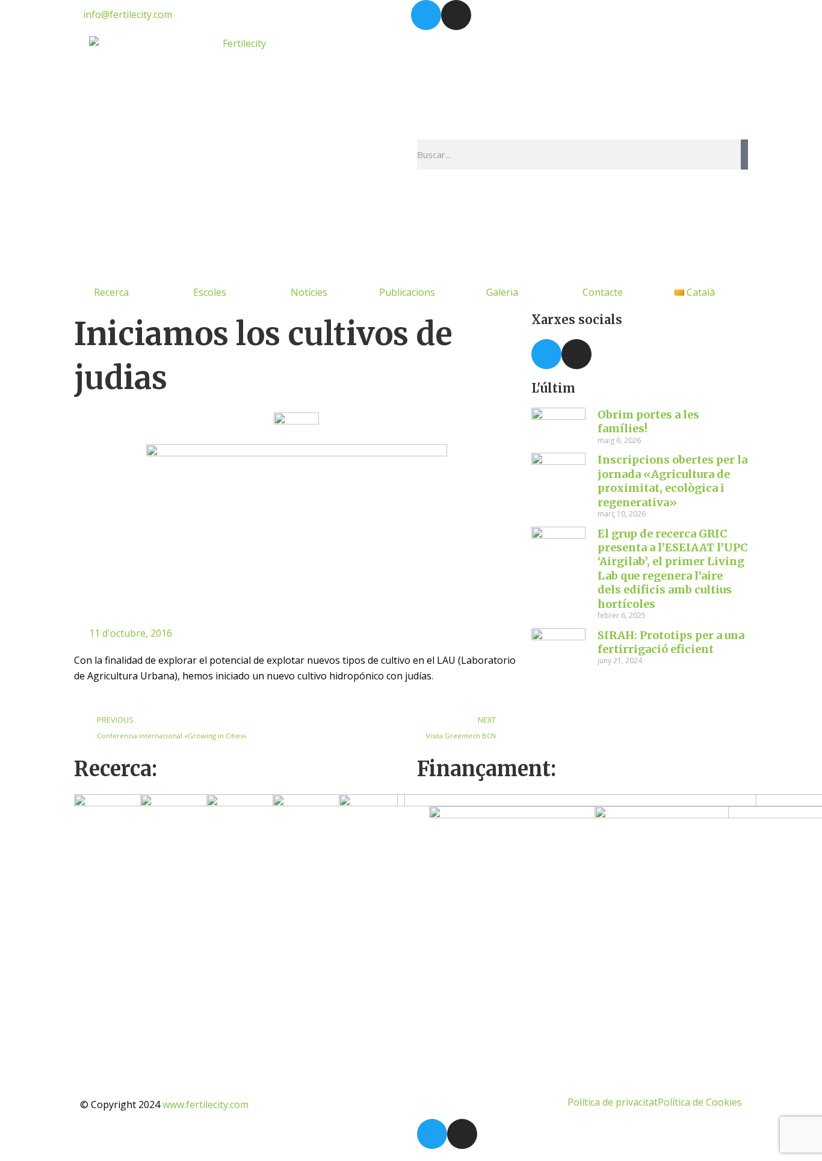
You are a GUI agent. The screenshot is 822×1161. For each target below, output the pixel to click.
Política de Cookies (700, 1102)
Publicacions (407, 292)
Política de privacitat (612, 1102)
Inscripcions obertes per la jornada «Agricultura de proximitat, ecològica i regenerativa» (672, 481)
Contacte (603, 292)
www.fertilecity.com (205, 1104)
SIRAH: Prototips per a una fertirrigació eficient (671, 642)
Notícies (309, 292)
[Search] (744, 154)
